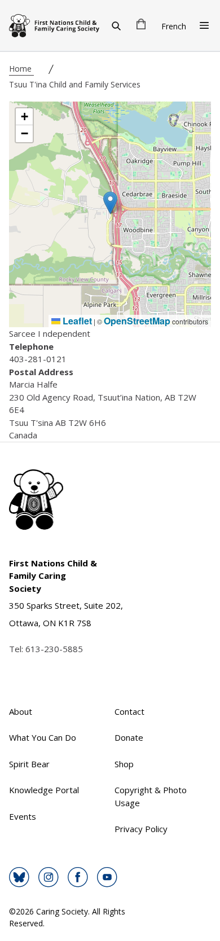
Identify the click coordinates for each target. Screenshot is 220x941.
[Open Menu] (204, 25)
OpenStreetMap (137, 320)
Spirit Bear (29, 763)
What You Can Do (42, 737)
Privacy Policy (141, 828)
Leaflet (76, 320)
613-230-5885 (54, 648)
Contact (129, 711)
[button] (110, 202)
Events (22, 816)
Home (21, 68)
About (20, 711)
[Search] (116, 25)
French (173, 26)
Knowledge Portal (44, 789)
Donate (129, 737)
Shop (124, 763)
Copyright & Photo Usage (151, 796)
